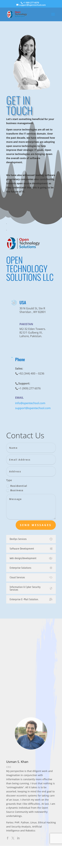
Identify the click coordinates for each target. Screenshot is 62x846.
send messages (35, 525)
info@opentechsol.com (30, 403)
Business (16, 490)
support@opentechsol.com (33, 408)
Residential (18, 485)
